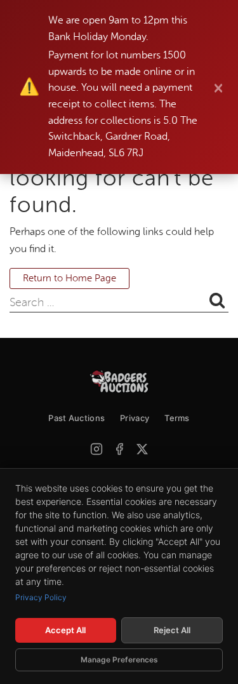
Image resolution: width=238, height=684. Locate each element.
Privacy (134, 418)
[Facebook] (119, 449)
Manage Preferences (119, 659)
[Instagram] (96, 449)
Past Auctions (76, 418)
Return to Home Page (69, 278)
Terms (177, 418)
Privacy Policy (41, 597)
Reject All (172, 630)
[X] (142, 449)
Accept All (65, 630)
